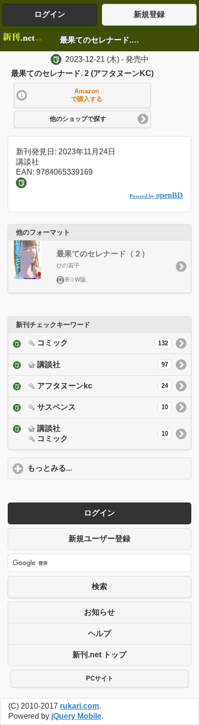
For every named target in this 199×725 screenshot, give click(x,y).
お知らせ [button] (99, 612)
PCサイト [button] (100, 678)
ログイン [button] (49, 14)
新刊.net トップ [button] (99, 655)
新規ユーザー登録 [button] (99, 538)
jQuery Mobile (76, 716)
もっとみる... (95, 468)
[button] (82, 95)
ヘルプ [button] (99, 633)
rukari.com (79, 706)
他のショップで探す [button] (78, 119)
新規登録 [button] (149, 14)
